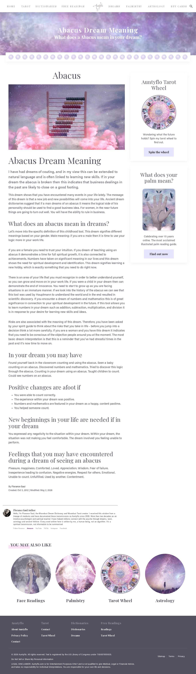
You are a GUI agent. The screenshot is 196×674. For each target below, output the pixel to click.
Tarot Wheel (48, 635)
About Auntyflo (19, 629)
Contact (15, 641)
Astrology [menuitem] (156, 6)
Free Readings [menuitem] (73, 6)
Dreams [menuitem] (114, 6)
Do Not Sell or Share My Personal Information (32, 660)
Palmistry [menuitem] (134, 6)
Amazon (30, 528)
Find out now (159, 254)
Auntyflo (23, 655)
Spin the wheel (159, 152)
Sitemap (161, 657)
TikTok (46, 528)
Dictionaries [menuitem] (46, 6)
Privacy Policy (19, 635)
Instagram (54, 528)
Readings (106, 629)
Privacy (181, 657)
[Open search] (191, 6)
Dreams (75, 635)
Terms (171, 657)
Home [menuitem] (11, 6)
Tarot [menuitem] (26, 6)
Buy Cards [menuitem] (179, 6)
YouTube (38, 528)
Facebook (63, 528)
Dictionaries (78, 629)
